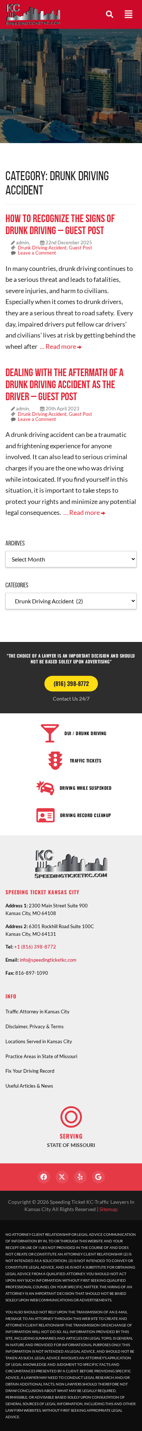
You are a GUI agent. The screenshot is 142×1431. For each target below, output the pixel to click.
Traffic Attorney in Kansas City (37, 1011)
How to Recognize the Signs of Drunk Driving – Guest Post (60, 224)
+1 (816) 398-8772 (35, 947)
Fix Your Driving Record (29, 1071)
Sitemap (108, 1209)
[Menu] (129, 14)
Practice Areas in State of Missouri (41, 1056)
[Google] (98, 1177)
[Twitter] (62, 1177)
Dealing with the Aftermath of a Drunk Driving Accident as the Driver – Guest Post (64, 384)
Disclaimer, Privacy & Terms (34, 1026)
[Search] (109, 14)
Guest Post (80, 248)
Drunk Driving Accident (42, 248)
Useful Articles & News (29, 1086)
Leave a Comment (37, 253)
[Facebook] (44, 1177)
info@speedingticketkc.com (48, 960)
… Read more (58, 346)
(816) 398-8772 (71, 683)
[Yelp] (80, 1177)
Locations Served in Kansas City (38, 1041)
